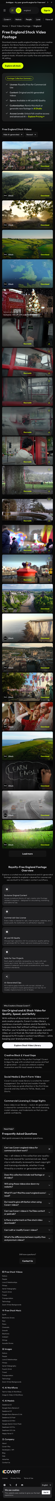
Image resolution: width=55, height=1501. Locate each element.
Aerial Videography (9, 1289)
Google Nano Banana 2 (10, 1408)
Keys (3, 1321)
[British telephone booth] (27, 480)
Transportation (7, 1298)
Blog (3, 1453)
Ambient (5, 1337)
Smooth (5, 1330)
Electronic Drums (8, 1318)
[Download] (49, 343)
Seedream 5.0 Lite (8, 1430)
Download (45, 166)
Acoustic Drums (7, 1343)
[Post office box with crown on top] (27, 569)
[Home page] (11, 1472)
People (4, 1279)
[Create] (12, 10)
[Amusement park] (27, 539)
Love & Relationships (9, 1282)
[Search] (18, 10)
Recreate (28, 343)
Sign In (47, 10)
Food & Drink (7, 1292)
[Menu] (4, 10)
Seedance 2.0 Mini (8, 1421)
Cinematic (5, 1327)
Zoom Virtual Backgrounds (11, 1305)
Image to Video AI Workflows (12, 1395)
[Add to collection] (49, 322)
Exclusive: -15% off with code (20, 315)
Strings (4, 1340)
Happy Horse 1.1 (7, 1433)
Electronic (5, 1334)
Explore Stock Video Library (27, 1045)
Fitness (4, 1285)
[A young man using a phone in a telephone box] (27, 421)
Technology (6, 1301)
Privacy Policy (16, 1478)
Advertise (5, 1459)
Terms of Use (28, 1478)
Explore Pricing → (36, 116)
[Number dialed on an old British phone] (27, 332)
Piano (4, 1324)
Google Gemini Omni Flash (11, 1424)
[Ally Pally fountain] (27, 509)
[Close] (51, 2)
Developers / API (8, 1450)
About (4, 1443)
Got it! (46, 1492)
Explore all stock (13, 65)
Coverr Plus (6, 1447)
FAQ (3, 1456)
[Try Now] (47, 2)
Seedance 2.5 (6, 1405)
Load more (27, 853)
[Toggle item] (49, 1149)
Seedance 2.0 (7, 1411)
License (4, 1478)
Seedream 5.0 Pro (8, 1427)
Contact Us (27, 1261)
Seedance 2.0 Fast (8, 1417)
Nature (4, 1276)
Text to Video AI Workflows (11, 1392)
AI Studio (38, 108)
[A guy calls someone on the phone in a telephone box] (27, 391)
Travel (4, 1295)
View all (49, 19)
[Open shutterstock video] (27, 303)
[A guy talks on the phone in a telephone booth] (27, 362)
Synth (4, 1314)
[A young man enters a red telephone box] (27, 450)
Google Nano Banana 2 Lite (12, 1414)
